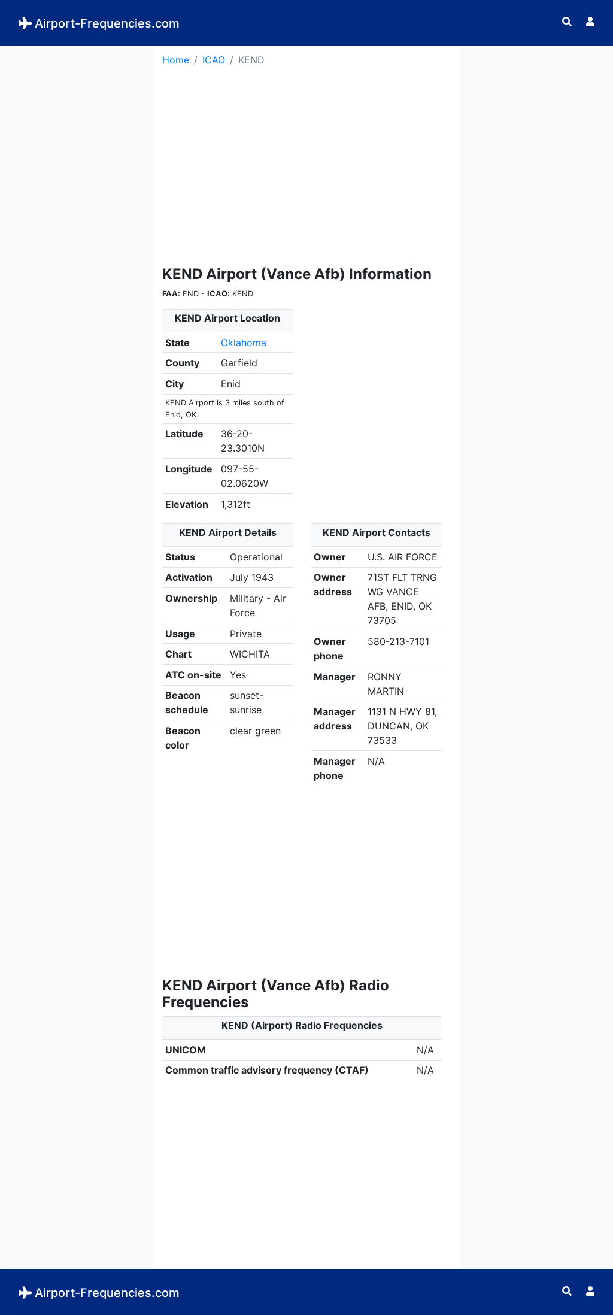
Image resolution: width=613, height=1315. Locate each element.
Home (175, 60)
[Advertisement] (76, 225)
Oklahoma (243, 343)
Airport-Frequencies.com (107, 23)
